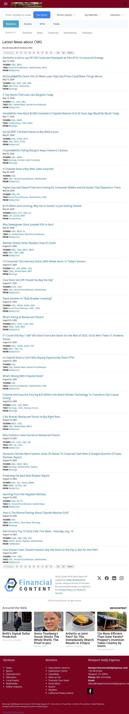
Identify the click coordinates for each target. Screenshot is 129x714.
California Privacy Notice (81, 704)
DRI (29, 442)
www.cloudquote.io (76, 579)
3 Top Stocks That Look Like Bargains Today (28, 94)
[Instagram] (121, 585)
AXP (32, 346)
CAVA (13, 287)
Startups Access (31, 408)
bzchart (21, 160)
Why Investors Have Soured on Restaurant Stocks (31, 435)
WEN (29, 83)
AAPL (13, 305)
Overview (27, 32)
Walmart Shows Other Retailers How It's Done (29, 243)
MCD (19, 83)
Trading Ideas (14, 123)
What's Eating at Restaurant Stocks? (23, 317)
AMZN (14, 213)
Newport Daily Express (22, 704)
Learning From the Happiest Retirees (24, 494)
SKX (24, 485)
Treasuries (86, 32)
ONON (11, 541)
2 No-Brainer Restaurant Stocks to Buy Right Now (31, 416)
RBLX (23, 326)
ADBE (13, 538)
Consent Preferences (13, 712)
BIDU (13, 324)
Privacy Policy (65, 589)
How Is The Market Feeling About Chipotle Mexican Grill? (36, 512)
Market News (35, 67)
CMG (13, 64)
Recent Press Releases (18, 67)
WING (10, 326)
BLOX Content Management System (23, 706)
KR (18, 501)
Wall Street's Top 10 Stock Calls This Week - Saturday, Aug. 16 (38, 531)
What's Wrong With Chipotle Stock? (23, 376)
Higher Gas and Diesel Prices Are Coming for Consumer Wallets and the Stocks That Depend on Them (62, 187)
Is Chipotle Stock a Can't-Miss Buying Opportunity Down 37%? (38, 357)
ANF (18, 268)
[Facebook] (107, 585)
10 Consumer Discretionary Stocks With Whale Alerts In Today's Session (44, 261)
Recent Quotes (64, 14)
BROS (13, 423)
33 (63, 52)
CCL (13, 101)
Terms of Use (55, 704)
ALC (19, 482)
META (25, 249)
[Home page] (26, 4)
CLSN (25, 324)
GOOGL (18, 485)
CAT (20, 213)
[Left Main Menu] (5, 3)
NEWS (19, 120)
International (70, 32)
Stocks (28, 23)
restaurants (24, 86)
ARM (19, 538)
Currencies (53, 32)
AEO (13, 268)
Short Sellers (13, 522)
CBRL (13, 249)
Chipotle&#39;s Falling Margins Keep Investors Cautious (35, 150)
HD (18, 194)
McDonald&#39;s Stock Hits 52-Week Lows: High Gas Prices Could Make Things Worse (52, 76)
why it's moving (32, 160)
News (40, 32)
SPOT (25, 138)
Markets (11, 23)
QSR (24, 83)
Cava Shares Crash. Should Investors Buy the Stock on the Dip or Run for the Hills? (50, 549)
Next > (70, 52)
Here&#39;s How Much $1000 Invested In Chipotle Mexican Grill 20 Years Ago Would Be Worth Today (61, 113)
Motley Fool (14, 70)
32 (58, 52)
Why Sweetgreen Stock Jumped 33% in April (28, 224)
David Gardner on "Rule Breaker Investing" (27, 298)
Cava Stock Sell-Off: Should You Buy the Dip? (28, 280)
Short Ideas (26, 522)
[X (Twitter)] (99, 585)
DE (29, 213)
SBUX (19, 64)
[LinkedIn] (114, 585)
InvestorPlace (15, 218)
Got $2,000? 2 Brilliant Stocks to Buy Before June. (31, 132)
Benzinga (13, 88)
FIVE (30, 538)
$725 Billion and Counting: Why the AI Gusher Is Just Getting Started (42, 206)
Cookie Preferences (98, 704)
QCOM (16, 215)
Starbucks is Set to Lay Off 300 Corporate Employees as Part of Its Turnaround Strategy (53, 57)
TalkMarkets (14, 543)
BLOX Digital (43, 706)
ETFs (42, 23)
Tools (56, 23)
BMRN (31, 482)
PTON (19, 138)
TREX (10, 252)
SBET (30, 271)
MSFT (23, 215)
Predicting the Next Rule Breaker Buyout (26, 475)
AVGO (26, 346)
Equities (34, 467)
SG (24, 231)
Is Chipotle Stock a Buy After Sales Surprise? (28, 169)
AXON (26, 305)
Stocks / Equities (23, 541)
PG (21, 348)
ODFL (37, 308)
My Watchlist (91, 14)
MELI (23, 101)
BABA (23, 268)
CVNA (10, 271)
